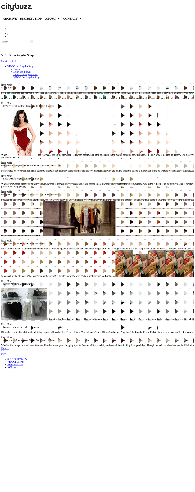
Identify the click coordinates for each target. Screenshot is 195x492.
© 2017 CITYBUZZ (17, 359)
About (50, 18)
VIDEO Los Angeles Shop (20, 66)
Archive (10, 18)
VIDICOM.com (15, 364)
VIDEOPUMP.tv (15, 361)
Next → (5, 348)
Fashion (17, 69)
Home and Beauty (22, 71)
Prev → (5, 354)
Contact (70, 18)
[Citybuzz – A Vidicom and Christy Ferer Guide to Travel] (17, 9)
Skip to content (8, 61)
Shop (5, 48)
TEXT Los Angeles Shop (25, 74)
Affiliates (11, 367)
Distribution (31, 18)
